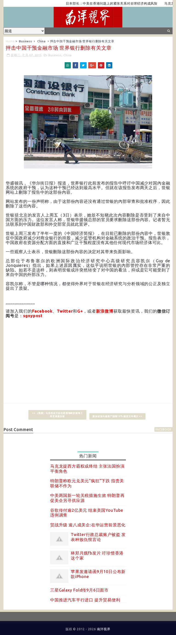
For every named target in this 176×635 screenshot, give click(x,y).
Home (10, 41)
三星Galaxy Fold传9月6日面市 (79, 590)
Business (25, 41)
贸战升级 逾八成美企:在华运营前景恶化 (88, 524)
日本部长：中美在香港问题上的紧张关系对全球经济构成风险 (103, 3)
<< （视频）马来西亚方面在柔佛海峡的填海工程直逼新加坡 (57, 415)
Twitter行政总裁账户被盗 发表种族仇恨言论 (98, 537)
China (41, 41)
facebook (163, 429)
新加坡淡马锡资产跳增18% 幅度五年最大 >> (117, 416)
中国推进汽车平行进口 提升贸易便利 (85, 599)
